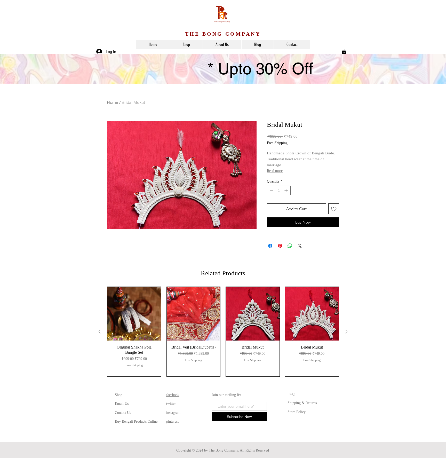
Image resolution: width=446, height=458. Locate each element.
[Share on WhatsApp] (290, 246)
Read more (275, 171)
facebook (172, 395)
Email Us (122, 404)
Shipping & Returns (302, 403)
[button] (344, 51)
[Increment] (286, 190)
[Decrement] (271, 190)
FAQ (291, 394)
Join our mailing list (226, 395)
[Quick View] (134, 314)
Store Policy (297, 412)
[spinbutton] (278, 190)
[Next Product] (346, 331)
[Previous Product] (100, 331)
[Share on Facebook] (270, 246)
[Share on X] (300, 246)
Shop (118, 395)
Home (112, 102)
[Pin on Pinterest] (280, 246)
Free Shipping (277, 143)
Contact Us (123, 413)
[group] (223, 331)
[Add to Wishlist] (333, 209)
